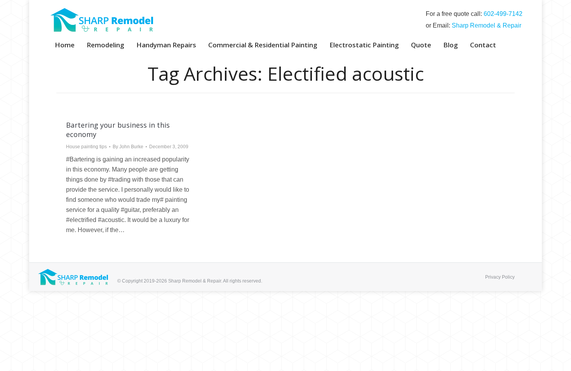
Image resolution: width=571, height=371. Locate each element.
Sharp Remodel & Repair (486, 25)
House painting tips (86, 146)
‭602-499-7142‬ (503, 13)
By (128, 146)
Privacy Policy (500, 277)
